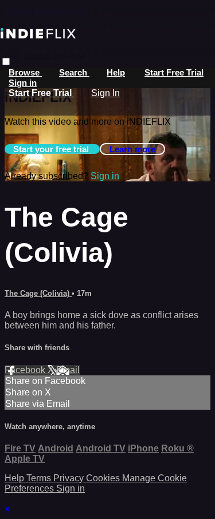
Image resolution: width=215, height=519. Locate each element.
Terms (39, 478)
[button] (6, 61)
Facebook (26, 370)
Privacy (69, 478)
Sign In (105, 93)
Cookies (104, 478)
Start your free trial (52, 149)
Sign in (23, 83)
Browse (25, 72)
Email (68, 370)
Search (74, 72)
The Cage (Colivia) (38, 293)
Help (116, 72)
